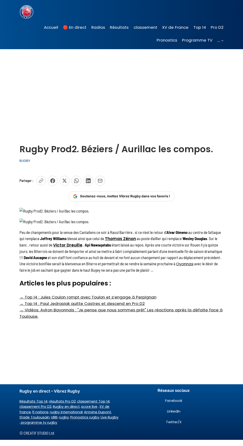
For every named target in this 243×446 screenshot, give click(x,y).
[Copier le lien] (41, 180)
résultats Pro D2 (62, 401)
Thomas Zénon (120, 239)
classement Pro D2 (35, 406)
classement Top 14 (93, 401)
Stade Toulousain (34, 417)
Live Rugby (109, 417)
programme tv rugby (39, 422)
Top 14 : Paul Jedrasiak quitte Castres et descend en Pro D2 (82, 303)
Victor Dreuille (67, 245)
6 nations (40, 412)
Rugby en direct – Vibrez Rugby (49, 391)
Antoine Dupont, (98, 412)
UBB (54, 417)
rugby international (66, 412)
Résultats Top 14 (33, 401)
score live (89, 406)
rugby (64, 417)
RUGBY (24, 160)
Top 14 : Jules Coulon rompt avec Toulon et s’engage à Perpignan (87, 297)
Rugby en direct (66, 406)
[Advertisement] (121, 87)
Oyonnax (184, 264)
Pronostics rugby (84, 417)
